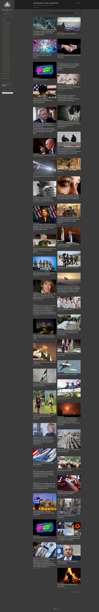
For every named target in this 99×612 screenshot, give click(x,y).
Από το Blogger (57, 608)
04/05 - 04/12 (6, 55)
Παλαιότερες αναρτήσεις (76, 591)
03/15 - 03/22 (6, 60)
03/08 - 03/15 (6, 61)
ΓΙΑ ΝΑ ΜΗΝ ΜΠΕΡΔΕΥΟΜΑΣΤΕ (66, 34)
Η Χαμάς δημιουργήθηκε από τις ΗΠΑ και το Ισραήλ (44, 384)
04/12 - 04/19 (6, 53)
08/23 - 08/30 (6, 22)
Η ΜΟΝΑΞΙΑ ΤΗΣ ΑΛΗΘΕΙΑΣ (45, 3)
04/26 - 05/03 (6, 50)
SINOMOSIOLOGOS (7, 10)
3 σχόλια (63, 70)
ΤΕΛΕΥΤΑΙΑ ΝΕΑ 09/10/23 (40, 537)
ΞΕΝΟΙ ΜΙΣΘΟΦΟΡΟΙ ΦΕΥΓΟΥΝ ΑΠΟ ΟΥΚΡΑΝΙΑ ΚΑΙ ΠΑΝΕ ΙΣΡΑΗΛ (43, 273)
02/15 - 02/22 (6, 66)
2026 (4, 20)
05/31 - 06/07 (6, 42)
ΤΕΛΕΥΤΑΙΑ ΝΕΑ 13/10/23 (40, 79)
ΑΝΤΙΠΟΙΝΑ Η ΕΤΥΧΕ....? (64, 398)
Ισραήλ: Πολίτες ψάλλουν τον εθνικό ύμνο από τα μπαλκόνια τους (44, 337)
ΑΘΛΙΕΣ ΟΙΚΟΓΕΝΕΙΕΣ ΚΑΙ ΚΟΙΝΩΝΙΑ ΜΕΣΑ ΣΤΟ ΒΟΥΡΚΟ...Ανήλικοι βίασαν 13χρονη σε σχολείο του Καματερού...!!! (68, 124)
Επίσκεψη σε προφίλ (7, 13)
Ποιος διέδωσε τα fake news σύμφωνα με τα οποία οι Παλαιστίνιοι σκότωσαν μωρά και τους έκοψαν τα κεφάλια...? (68, 98)
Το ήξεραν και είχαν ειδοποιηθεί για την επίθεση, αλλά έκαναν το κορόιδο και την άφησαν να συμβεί (68, 66)
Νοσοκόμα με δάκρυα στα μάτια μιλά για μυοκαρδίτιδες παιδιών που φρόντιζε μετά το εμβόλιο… (68, 197)
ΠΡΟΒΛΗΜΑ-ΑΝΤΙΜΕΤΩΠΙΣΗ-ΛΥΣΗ (43, 176)
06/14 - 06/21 (6, 38)
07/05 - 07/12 (6, 33)
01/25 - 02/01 (6, 71)
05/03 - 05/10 (6, 48)
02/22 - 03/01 (6, 65)
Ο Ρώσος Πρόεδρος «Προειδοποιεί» (44, 155)
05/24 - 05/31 (6, 43)
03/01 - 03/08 (6, 63)
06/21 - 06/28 (6, 37)
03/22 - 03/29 (6, 58)
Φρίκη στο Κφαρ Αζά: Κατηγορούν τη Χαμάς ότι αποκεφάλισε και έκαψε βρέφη (68, 332)
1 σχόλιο (38, 36)
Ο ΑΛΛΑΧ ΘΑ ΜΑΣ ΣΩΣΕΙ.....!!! (65, 309)
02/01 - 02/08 (6, 70)
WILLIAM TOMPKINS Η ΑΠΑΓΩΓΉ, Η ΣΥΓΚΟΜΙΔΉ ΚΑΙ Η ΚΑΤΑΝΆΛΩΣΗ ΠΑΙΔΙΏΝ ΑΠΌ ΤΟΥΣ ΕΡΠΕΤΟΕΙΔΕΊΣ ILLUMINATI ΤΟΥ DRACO (43, 474)
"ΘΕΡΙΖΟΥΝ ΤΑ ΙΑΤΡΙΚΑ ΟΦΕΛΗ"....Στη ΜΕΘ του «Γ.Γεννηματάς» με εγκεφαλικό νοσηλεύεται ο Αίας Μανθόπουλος (44, 296)
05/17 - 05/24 (6, 45)
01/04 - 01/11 (6, 76)
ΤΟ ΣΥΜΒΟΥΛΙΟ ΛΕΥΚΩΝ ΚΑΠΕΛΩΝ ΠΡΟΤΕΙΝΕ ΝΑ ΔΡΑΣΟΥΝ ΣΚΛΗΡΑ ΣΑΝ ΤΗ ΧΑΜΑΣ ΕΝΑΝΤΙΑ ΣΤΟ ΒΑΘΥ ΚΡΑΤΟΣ (68, 220)
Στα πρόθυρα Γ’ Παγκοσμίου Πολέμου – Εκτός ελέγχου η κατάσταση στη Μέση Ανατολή (43, 199)
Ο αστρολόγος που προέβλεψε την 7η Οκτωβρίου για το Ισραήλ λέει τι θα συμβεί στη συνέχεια (68, 538)
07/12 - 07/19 (6, 32)
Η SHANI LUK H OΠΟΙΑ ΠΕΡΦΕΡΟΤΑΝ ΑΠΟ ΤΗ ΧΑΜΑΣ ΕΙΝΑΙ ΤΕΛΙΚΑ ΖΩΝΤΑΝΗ (44, 416)
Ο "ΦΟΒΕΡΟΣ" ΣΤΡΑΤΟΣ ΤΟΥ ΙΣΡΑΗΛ (67, 268)
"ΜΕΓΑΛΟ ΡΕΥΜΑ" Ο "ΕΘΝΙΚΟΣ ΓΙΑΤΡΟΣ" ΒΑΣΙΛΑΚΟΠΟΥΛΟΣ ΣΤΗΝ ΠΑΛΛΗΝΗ (43, 512)
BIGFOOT (60, 171)
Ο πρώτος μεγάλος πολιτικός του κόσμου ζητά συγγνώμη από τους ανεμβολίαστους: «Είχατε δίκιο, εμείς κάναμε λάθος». (44, 227)
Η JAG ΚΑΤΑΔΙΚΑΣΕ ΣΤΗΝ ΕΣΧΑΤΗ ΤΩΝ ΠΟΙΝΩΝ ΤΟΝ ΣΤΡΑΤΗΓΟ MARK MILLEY (44, 250)
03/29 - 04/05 (6, 56)
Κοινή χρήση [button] (35, 36)
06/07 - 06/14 (6, 40)
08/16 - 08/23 (6, 23)
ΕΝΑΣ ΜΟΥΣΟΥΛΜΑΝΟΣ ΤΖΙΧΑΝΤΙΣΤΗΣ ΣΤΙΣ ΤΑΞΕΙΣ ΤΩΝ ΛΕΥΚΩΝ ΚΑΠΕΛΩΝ (43, 100)
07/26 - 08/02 (6, 28)
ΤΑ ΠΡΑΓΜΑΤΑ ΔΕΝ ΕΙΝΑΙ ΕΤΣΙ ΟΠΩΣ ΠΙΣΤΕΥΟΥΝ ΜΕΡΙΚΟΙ (68, 245)
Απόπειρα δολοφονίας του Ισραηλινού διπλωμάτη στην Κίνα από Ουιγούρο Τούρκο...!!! (68, 87)
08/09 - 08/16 (6, 25)
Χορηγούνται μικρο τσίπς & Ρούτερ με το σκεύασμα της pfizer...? (42, 55)
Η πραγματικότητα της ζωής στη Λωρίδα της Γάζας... (68, 450)
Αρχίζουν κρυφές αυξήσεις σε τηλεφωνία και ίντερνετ (67, 492)
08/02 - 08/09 (6, 27)
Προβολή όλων (77, 13)
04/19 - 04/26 (6, 51)
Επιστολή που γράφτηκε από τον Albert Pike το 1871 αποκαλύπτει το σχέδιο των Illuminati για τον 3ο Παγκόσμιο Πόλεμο (44, 486)
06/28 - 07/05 (6, 35)
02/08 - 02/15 (6, 68)
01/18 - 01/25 (6, 73)
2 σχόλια (63, 35)
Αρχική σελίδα (36, 7)
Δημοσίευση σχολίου (40, 103)
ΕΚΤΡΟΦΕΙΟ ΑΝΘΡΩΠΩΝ (64, 470)
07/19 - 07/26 (6, 30)
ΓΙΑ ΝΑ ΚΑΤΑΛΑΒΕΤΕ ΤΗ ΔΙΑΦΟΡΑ (67, 374)
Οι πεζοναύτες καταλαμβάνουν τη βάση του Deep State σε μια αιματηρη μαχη (44, 33)
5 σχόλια (63, 311)
